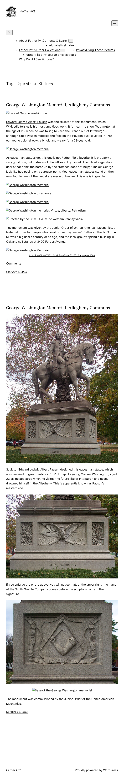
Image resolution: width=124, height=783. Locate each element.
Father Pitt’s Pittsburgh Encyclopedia (51, 54)
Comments (13, 263)
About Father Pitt (31, 40)
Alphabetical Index (61, 45)
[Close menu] (9, 32)
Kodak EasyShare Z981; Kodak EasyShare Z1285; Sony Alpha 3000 (62, 255)
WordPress (110, 770)
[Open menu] (114, 23)
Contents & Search (55, 40)
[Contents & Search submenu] (70, 41)
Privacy (81, 50)
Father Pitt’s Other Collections (39, 50)
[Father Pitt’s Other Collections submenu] (62, 50)
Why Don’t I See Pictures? (36, 59)
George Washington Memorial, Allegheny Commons (58, 104)
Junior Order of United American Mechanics (82, 227)
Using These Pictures (100, 50)
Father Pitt (27, 11)
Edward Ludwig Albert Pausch (26, 122)
